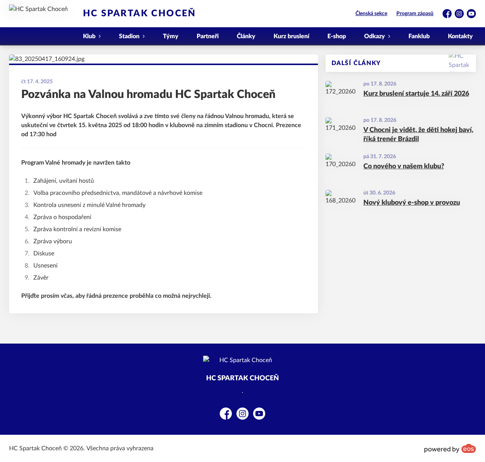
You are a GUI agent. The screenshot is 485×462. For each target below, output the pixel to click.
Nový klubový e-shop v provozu (411, 202)
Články (246, 36)
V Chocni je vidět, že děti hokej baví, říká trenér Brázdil (418, 135)
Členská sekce (371, 13)
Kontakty (460, 36)
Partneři (208, 36)
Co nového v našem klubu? (403, 166)
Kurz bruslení (291, 36)
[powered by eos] (450, 448)
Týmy (170, 36)
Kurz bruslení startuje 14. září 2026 (416, 93)
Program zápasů (414, 13)
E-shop (336, 36)
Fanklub (419, 36)
